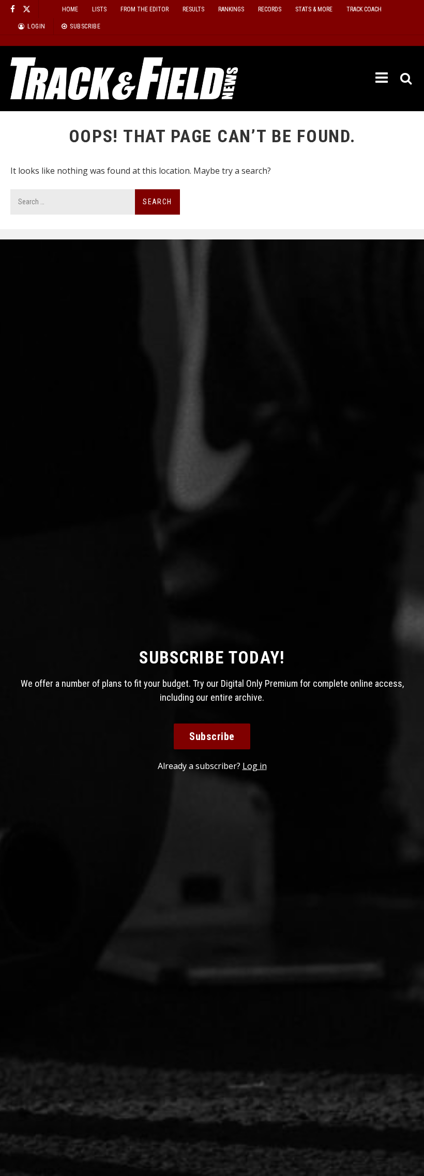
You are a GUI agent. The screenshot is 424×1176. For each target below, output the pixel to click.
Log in (255, 766)
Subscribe (212, 736)
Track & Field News (124, 78)
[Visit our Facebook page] (12, 9)
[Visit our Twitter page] (27, 9)
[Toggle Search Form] (407, 78)
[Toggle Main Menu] (382, 78)
